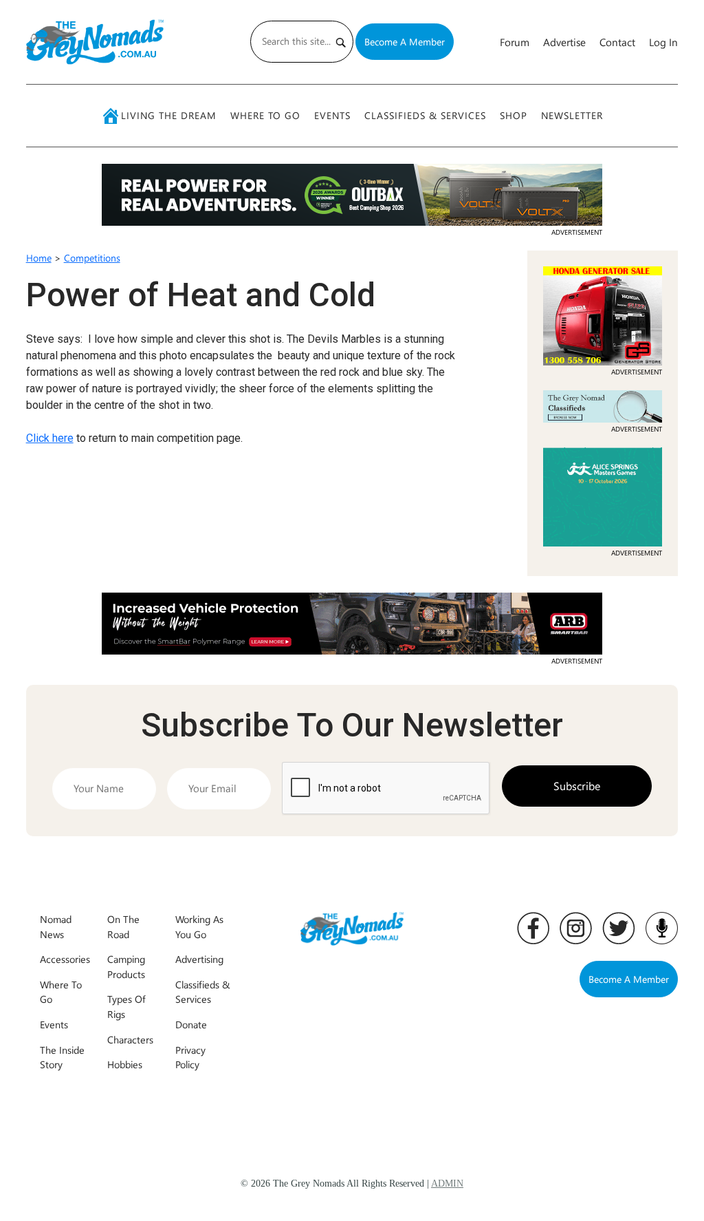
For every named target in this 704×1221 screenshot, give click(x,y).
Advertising (199, 959)
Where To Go (265, 115)
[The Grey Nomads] (95, 42)
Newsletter (572, 115)
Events (332, 115)
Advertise (564, 42)
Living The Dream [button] (169, 115)
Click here (50, 438)
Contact (617, 42)
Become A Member (404, 41)
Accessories (65, 959)
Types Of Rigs (126, 1006)
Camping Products (126, 966)
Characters (130, 1039)
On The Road (123, 926)
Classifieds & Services (425, 115)
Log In (663, 42)
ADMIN (447, 1183)
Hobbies (124, 1064)
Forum (514, 42)
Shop (513, 115)
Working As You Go (199, 926)
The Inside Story (62, 1057)
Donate (191, 1024)
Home (39, 257)
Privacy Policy (190, 1057)
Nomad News (56, 926)
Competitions (92, 257)
